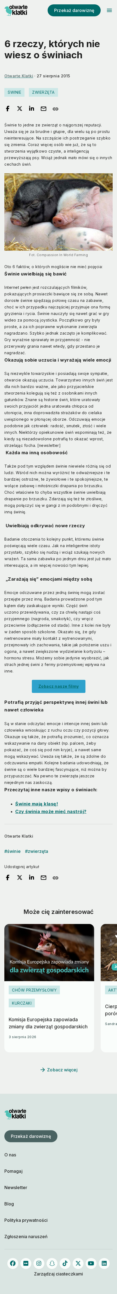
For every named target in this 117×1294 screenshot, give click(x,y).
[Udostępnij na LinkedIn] (31, 109)
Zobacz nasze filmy (58, 686)
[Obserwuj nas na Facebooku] (12, 1263)
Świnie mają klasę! (36, 804)
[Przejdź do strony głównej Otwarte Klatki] (15, 10)
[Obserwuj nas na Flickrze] (25, 1263)
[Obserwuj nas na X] (78, 1263)
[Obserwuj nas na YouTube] (91, 1263)
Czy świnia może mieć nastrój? (51, 811)
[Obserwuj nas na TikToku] (65, 1263)
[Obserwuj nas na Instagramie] (38, 1263)
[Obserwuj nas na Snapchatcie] (52, 1263)
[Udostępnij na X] (19, 109)
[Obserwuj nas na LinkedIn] (104, 1263)
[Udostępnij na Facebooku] (7, 109)
